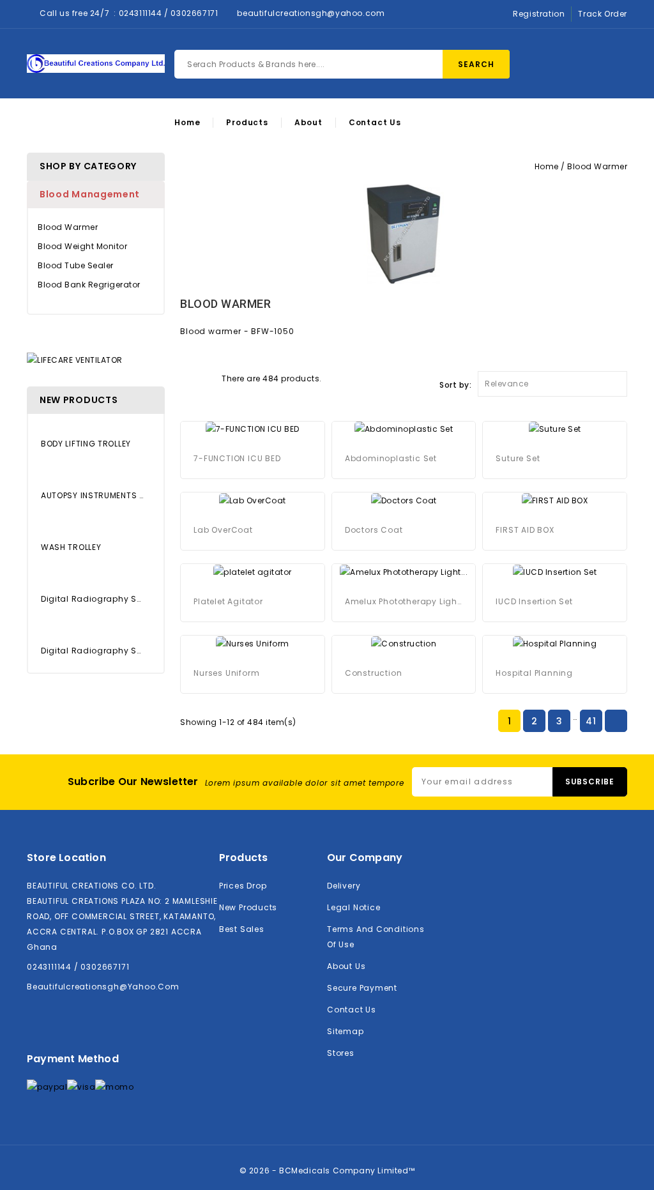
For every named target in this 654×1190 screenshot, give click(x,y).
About (308, 123)
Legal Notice (353, 907)
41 (591, 721)
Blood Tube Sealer (76, 265)
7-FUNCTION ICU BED (237, 458)
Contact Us (375, 123)
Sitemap (345, 1031)
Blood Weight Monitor (82, 246)
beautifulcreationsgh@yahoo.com (310, 13)
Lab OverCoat (223, 529)
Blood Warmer (68, 227)
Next (616, 721)
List (208, 377)
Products (247, 123)
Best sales (241, 929)
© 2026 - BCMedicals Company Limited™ (327, 1170)
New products (248, 907)
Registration (539, 13)
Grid (186, 377)
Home (187, 123)
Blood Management (90, 194)
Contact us (351, 1009)
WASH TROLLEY (71, 547)
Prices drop (243, 885)
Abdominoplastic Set (391, 458)
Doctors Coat (374, 529)
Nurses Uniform (226, 672)
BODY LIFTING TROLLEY (86, 443)
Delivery (343, 885)
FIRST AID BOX (525, 529)
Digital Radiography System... (92, 598)
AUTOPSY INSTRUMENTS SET (92, 495)
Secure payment (362, 987)
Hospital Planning (534, 672)
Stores (340, 1053)
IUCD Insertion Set (534, 601)
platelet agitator (228, 601)
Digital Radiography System (92, 650)
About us (346, 966)
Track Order (602, 13)
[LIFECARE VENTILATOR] (75, 359)
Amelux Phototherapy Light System (404, 601)
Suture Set (518, 458)
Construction (373, 672)
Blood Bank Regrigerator (89, 284)
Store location (66, 857)
